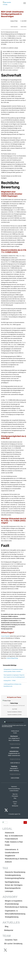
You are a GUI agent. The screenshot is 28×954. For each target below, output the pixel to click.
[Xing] (10, 810)
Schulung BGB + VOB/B (10, 680)
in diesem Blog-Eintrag (12, 658)
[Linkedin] (23, 810)
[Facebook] (15, 810)
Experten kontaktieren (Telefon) (14, 711)
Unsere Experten (5, 636)
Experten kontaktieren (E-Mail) (14, 714)
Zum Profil (14, 709)
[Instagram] (19, 810)
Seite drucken (14, 26)
